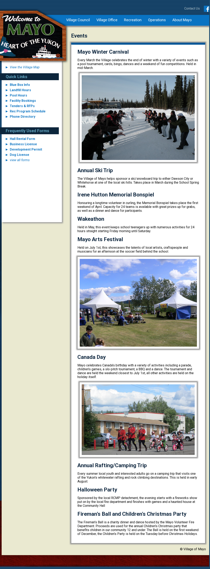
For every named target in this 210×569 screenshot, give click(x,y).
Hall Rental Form (22, 139)
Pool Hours (18, 95)
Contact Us (192, 8)
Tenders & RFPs (22, 106)
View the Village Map (25, 67)
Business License (23, 144)
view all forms (20, 160)
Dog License (19, 155)
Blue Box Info (20, 85)
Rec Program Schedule (28, 111)
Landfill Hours (20, 90)
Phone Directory (22, 117)
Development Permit (26, 149)
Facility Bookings (23, 101)
